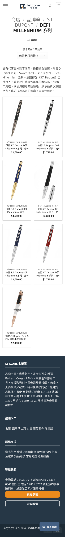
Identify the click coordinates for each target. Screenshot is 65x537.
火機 (29, 428)
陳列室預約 (44, 452)
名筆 (8, 428)
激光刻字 (10, 452)
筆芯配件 (38, 428)
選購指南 (43, 456)
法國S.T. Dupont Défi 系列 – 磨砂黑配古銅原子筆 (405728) (17, 337)
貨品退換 (19, 456)
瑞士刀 (22, 428)
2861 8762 (35, 484)
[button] (5, 6)
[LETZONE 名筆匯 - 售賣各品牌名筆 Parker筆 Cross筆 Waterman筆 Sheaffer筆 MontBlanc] (29, 6)
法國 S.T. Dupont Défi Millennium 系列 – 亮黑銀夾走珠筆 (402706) (48, 210)
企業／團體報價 (26, 452)
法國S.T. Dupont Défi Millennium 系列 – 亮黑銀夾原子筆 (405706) (48, 147)
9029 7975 (25, 479)
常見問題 (31, 456)
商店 (15, 19)
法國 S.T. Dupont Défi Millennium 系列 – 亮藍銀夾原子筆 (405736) (17, 274)
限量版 (49, 428)
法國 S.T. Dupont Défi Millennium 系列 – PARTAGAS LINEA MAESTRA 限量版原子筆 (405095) (17, 210)
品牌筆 (33, 19)
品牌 (14, 428)
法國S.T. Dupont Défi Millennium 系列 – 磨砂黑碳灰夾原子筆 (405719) (17, 147)
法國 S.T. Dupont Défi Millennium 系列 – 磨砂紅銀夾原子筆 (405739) (48, 274)
